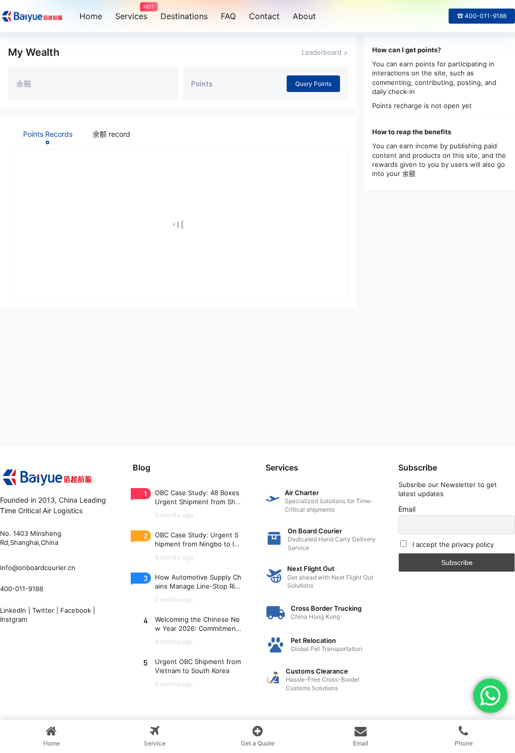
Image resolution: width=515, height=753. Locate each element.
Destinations (184, 16)
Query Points (313, 83)
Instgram (13, 619)
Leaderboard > (325, 52)
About (304, 16)
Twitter (43, 610)
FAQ (228, 16)
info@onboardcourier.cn (37, 567)
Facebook (75, 610)
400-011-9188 (21, 589)
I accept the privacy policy (453, 544)
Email (406, 509)
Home (90, 16)
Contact (264, 16)
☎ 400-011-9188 (481, 16)
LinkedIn (13, 610)
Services (131, 13)
